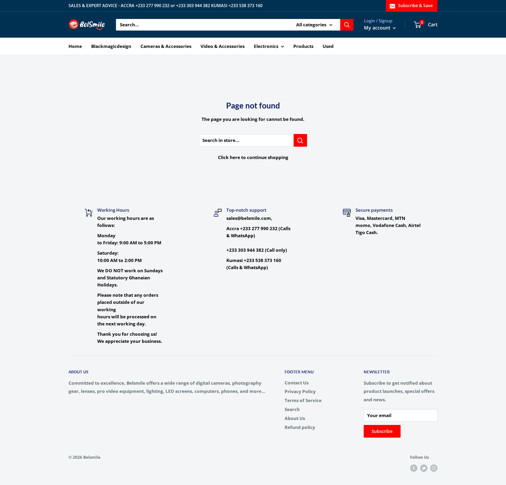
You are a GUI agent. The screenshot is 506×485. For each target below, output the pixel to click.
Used (328, 46)
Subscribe (382, 431)
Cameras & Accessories (165, 46)
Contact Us (297, 383)
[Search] (346, 25)
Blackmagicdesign (111, 46)
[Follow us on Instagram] (433, 468)
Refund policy (300, 427)
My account (378, 27)
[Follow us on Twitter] (423, 468)
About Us (295, 418)
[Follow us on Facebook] (413, 468)
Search (292, 409)
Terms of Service (303, 400)
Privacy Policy (300, 391)
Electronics (266, 46)
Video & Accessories (223, 46)
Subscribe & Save (415, 5)
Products (303, 46)
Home (75, 46)
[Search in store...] (300, 140)
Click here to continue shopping (253, 157)
